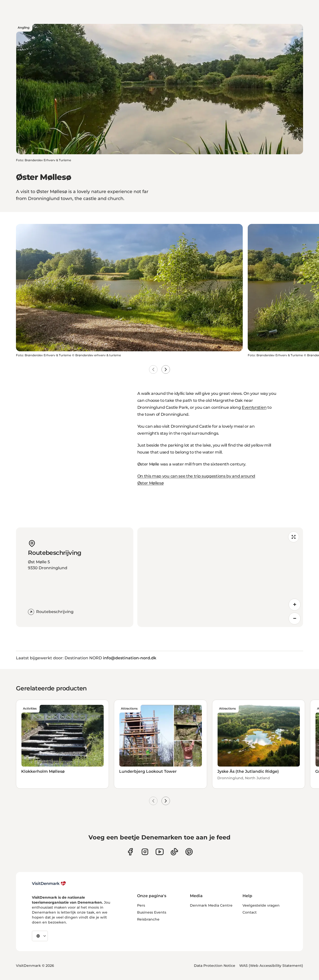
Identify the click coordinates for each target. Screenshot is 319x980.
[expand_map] (293, 536)
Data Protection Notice (214, 965)
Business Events (151, 912)
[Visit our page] (145, 851)
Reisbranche (148, 919)
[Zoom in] (295, 605)
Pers (141, 905)
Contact (249, 912)
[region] (220, 577)
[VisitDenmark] (49, 883)
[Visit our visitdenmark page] (159, 851)
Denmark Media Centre (211, 905)
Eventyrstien (254, 407)
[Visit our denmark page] (130, 851)
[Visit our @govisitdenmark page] (174, 851)
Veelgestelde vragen (261, 905)
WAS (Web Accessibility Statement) (271, 965)
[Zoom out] (295, 618)
